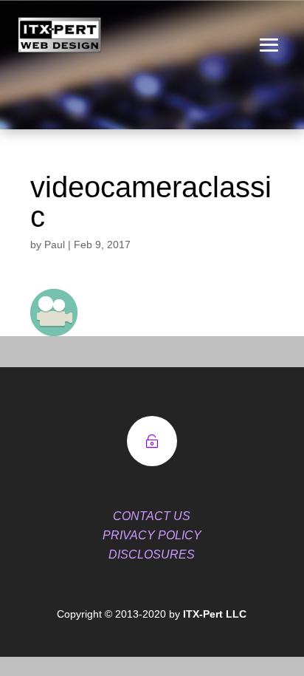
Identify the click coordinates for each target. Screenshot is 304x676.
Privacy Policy (152, 535)
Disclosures (151, 554)
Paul (54, 244)
